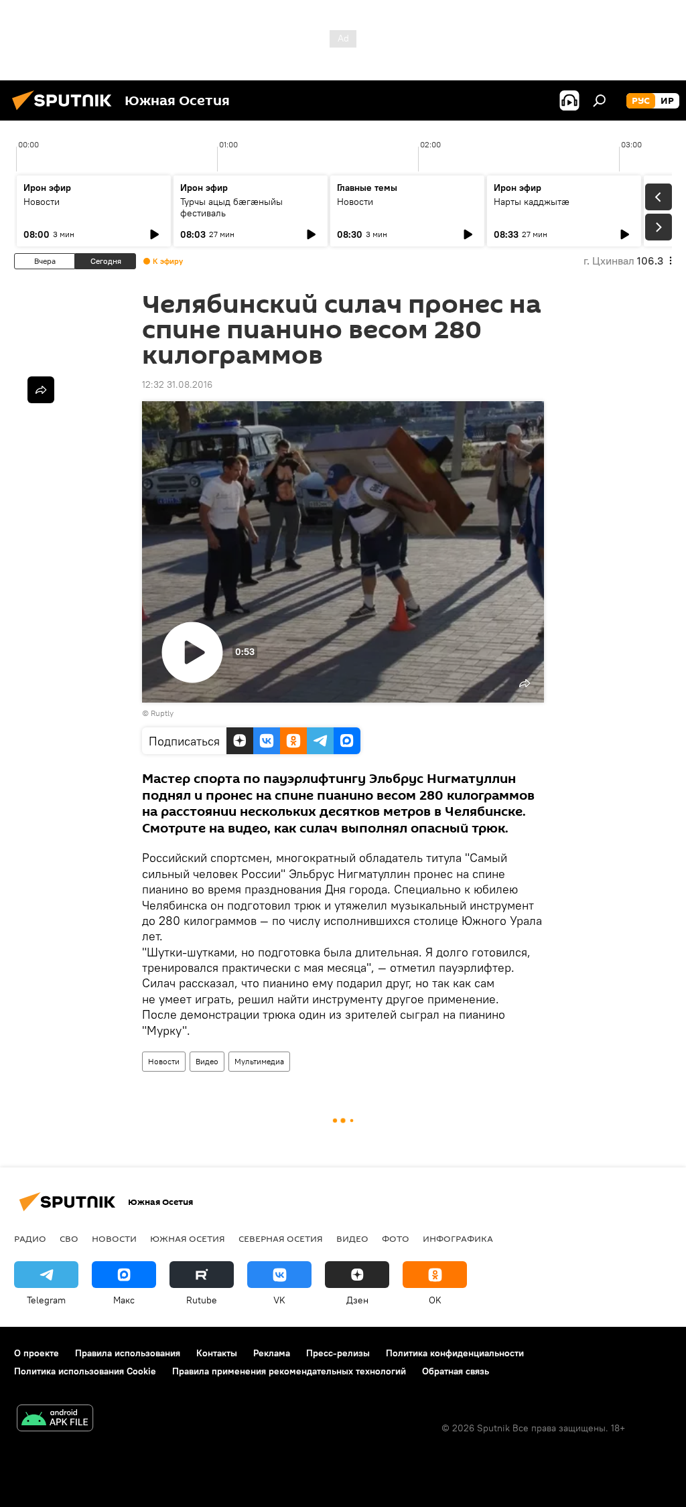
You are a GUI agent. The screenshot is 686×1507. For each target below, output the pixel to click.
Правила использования (127, 1353)
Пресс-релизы (338, 1353)
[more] (40, 389)
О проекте (36, 1353)
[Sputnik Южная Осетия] (66, 112)
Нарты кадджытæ (531, 202)
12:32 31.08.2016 (177, 384)
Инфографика (458, 1238)
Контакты (216, 1353)
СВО (69, 1238)
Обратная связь (455, 1371)
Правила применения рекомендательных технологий (289, 1371)
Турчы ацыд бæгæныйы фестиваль (231, 207)
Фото (395, 1238)
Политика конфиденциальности (455, 1353)
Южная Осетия (187, 1238)
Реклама (271, 1353)
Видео (207, 1061)
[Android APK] (54, 1420)
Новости (41, 202)
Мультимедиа (259, 1061)
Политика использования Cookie (85, 1371)
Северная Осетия (280, 1238)
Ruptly (162, 713)
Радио (30, 1238)
